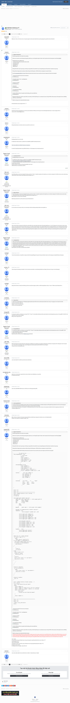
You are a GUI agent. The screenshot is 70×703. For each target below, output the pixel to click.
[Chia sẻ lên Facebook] (3, 685)
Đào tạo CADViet (22, 4)
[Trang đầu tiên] (2, 34)
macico (6, 123)
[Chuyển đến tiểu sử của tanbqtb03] (6, 42)
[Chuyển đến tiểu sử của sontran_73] (6, 273)
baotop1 (7, 651)
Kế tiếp (19, 664)
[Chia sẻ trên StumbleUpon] (11, 685)
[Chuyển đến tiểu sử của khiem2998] (6, 363)
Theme (33, 699)
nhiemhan (7, 415)
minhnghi (7, 223)
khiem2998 (6, 358)
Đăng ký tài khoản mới (19, 675)
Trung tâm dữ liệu (34, 6)
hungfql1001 (6, 429)
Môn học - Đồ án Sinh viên (18, 6)
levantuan (7, 297)
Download (10, 4)
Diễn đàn (4, 4)
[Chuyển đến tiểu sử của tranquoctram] (6, 406)
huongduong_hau (6, 372)
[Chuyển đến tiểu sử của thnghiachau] (6, 392)
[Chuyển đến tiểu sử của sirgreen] (6, 57)
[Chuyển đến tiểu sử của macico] (6, 128)
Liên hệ (37, 699)
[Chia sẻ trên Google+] (5, 685)
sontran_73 (6, 267)
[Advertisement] (35, 17)
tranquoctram (7, 400)
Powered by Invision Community (35, 701)
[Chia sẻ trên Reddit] (10, 685)
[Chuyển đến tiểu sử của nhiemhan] (6, 420)
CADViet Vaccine (26, 333)
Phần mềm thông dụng (9, 6)
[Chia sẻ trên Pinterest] (15, 685)
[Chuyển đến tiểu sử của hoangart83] (6, 317)
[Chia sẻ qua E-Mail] (13, 685)
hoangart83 (6, 312)
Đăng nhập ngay (51, 675)
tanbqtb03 (6, 37)
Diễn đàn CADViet (6, 2)
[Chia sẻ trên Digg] (7, 685)
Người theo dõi (63, 27)
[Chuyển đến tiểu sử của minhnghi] (6, 229)
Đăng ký (66, 1)
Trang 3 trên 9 (25, 664)
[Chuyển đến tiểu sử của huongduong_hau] (6, 377)
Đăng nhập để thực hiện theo (55, 27)
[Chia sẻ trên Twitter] (2, 685)
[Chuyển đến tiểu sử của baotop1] (6, 656)
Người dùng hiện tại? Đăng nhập (57, 1)
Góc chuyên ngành (27, 6)
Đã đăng (15, 52)
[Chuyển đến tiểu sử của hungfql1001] (6, 435)
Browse (29, 4)
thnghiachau (6, 386)
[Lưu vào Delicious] (8, 685)
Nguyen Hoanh (8, 29)
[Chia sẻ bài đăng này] (67, 52)
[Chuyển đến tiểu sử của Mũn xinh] (6, 177)
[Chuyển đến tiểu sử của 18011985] (6, 347)
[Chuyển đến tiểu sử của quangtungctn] (6, 143)
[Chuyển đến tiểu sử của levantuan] (6, 303)
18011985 (6, 341)
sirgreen (6, 52)
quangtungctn (7, 137)
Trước (4, 664)
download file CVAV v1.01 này (20, 73)
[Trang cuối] (21, 34)
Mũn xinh (7, 172)
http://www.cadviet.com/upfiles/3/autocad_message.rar (22, 160)
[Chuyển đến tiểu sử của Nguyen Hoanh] (3, 28)
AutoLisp (15, 4)
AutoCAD (3, 6)
